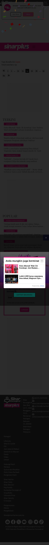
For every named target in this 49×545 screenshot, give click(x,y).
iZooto (42, 286)
